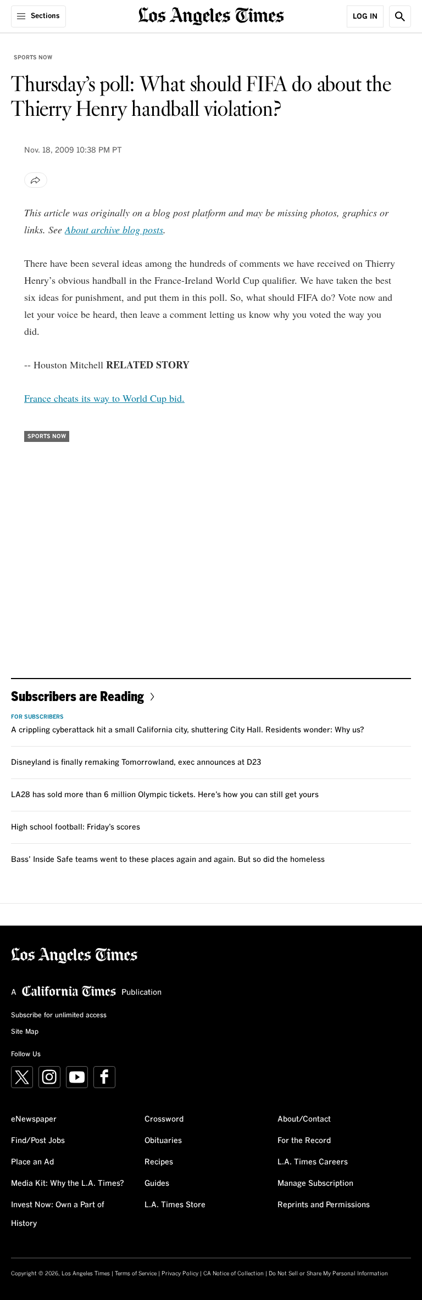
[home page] (211, 15)
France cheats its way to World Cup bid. (104, 398)
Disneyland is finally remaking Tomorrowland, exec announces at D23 (136, 762)
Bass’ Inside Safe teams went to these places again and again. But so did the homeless (168, 860)
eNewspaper (34, 1119)
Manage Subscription (315, 1183)
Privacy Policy (180, 1273)
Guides (157, 1183)
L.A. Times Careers (312, 1162)
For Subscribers (37, 717)
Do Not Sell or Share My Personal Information (328, 1273)
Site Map (24, 1032)
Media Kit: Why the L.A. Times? (67, 1183)
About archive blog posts (114, 229)
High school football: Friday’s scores (75, 827)
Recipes (159, 1162)
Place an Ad (32, 1162)
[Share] (35, 180)
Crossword (164, 1119)
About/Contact (304, 1119)
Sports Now (33, 57)
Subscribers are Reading (77, 696)
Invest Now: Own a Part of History (57, 1214)
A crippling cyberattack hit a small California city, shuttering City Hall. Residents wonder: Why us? (187, 730)
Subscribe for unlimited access (59, 1015)
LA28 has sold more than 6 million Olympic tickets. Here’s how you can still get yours (165, 795)
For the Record (304, 1141)
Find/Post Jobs (38, 1141)
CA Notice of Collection (233, 1273)
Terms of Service (136, 1273)
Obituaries (163, 1141)
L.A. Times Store (175, 1205)
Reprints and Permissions (323, 1205)
